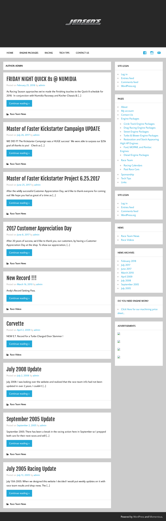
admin (42, 85)
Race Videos (15, 308)
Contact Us (82, 52)
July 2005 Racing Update (31, 469)
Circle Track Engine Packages (139, 123)
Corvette (15, 323)
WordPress (138, 516)
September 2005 (130, 284)
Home (10, 52)
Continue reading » (19, 103)
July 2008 (126, 280)
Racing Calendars (133, 165)
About (124, 106)
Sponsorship (127, 174)
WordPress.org (128, 86)
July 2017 (125, 264)
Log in (124, 74)
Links (123, 182)
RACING (49, 52)
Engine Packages (130, 118)
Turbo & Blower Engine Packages (141, 135)
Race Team (127, 160)
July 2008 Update (23, 369)
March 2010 (127, 272)
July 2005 (126, 288)
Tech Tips (64, 52)
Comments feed (129, 82)
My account (127, 110)
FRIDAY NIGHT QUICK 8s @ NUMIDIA (41, 79)
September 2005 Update (30, 419)
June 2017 (126, 268)
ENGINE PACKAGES (29, 52)
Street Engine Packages (136, 131)
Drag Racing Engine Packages (139, 127)
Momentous (155, 516)
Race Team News (18, 113)
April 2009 (126, 276)
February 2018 (128, 261)
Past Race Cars (131, 169)
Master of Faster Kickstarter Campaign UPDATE (53, 129)
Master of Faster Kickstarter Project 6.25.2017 (53, 178)
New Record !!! (21, 278)
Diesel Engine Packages (136, 155)
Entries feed (127, 78)
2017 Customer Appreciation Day (38, 228)
